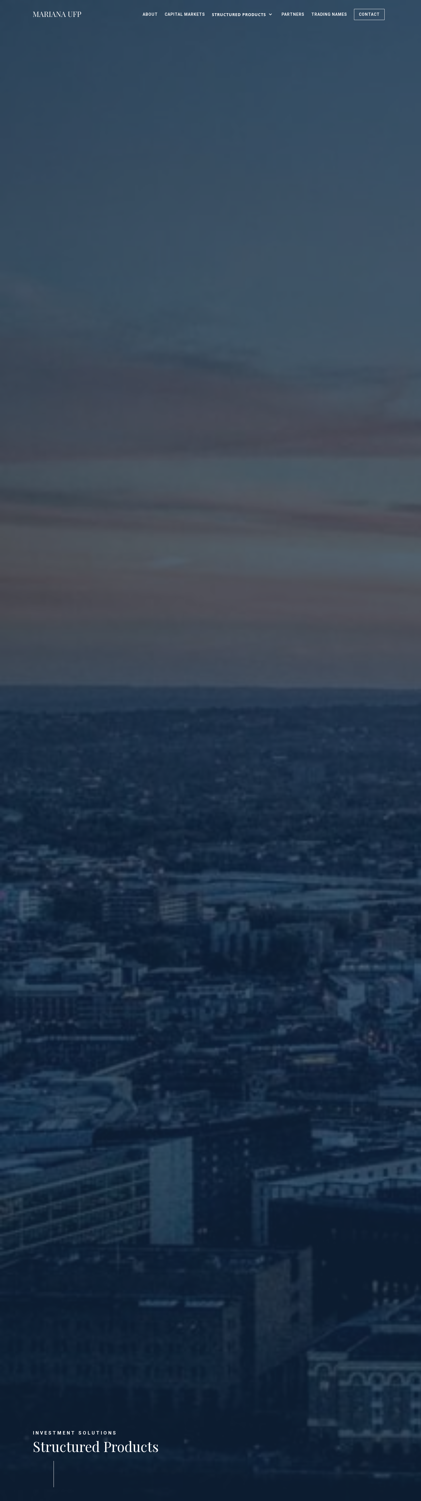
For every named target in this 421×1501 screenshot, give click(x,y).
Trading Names (329, 14)
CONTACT (369, 14)
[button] (243, 14)
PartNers (293, 14)
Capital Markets (185, 14)
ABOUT (150, 14)
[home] (57, 14)
